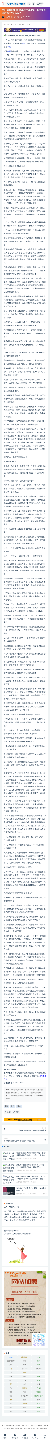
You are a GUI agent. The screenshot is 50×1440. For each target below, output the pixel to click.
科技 (10, 1396)
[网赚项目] (24, 1357)
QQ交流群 (10, 1239)
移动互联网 (24, 1396)
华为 (24, 1365)
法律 (38, 1384)
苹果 (38, 1403)
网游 (10, 1399)
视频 (10, 1407)
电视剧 (38, 1392)
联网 (38, 1399)
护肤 (24, 1376)
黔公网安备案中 (42, 1428)
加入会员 (15, 1438)
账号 (24, 1407)
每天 (24, 1384)
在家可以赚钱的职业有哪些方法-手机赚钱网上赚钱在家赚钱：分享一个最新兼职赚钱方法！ (31, 1155)
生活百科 (25, 1388)
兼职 (38, 1361)
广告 (10, 1372)
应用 (24, 1372)
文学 (24, 1380)
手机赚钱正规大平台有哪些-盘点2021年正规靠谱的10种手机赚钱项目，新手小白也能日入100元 (31, 1179)
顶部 (45, 1438)
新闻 (38, 1380)
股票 (10, 1403)
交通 (24, 1361)
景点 (10, 1384)
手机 (38, 1372)
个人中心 (35, 1438)
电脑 (10, 1392)
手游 (10, 1376)
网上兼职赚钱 (38, 1396)
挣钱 (38, 1376)
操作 (10, 1380)
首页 (14, 24)
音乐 (24, 1411)
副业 (10, 1365)
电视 (24, 1392)
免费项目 (9, 17)
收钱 (9, 51)
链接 (17, 1112)
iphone (11, 1357)
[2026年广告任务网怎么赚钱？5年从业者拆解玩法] (9, 1193)
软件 (10, 1411)
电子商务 (39, 1388)
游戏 (10, 1388)
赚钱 (23, 43)
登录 (41, 4)
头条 (10, 1369)
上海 (38, 1357)
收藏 (9, 1112)
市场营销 (39, 1369)
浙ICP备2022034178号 (27, 1428)
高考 (38, 1411)
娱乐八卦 (25, 1369)
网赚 (24, 1399)
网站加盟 (25, 1438)
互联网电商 (11, 1361)
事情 (9, 47)
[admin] (3, 17)
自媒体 (25, 1403)
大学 (38, 1365)
